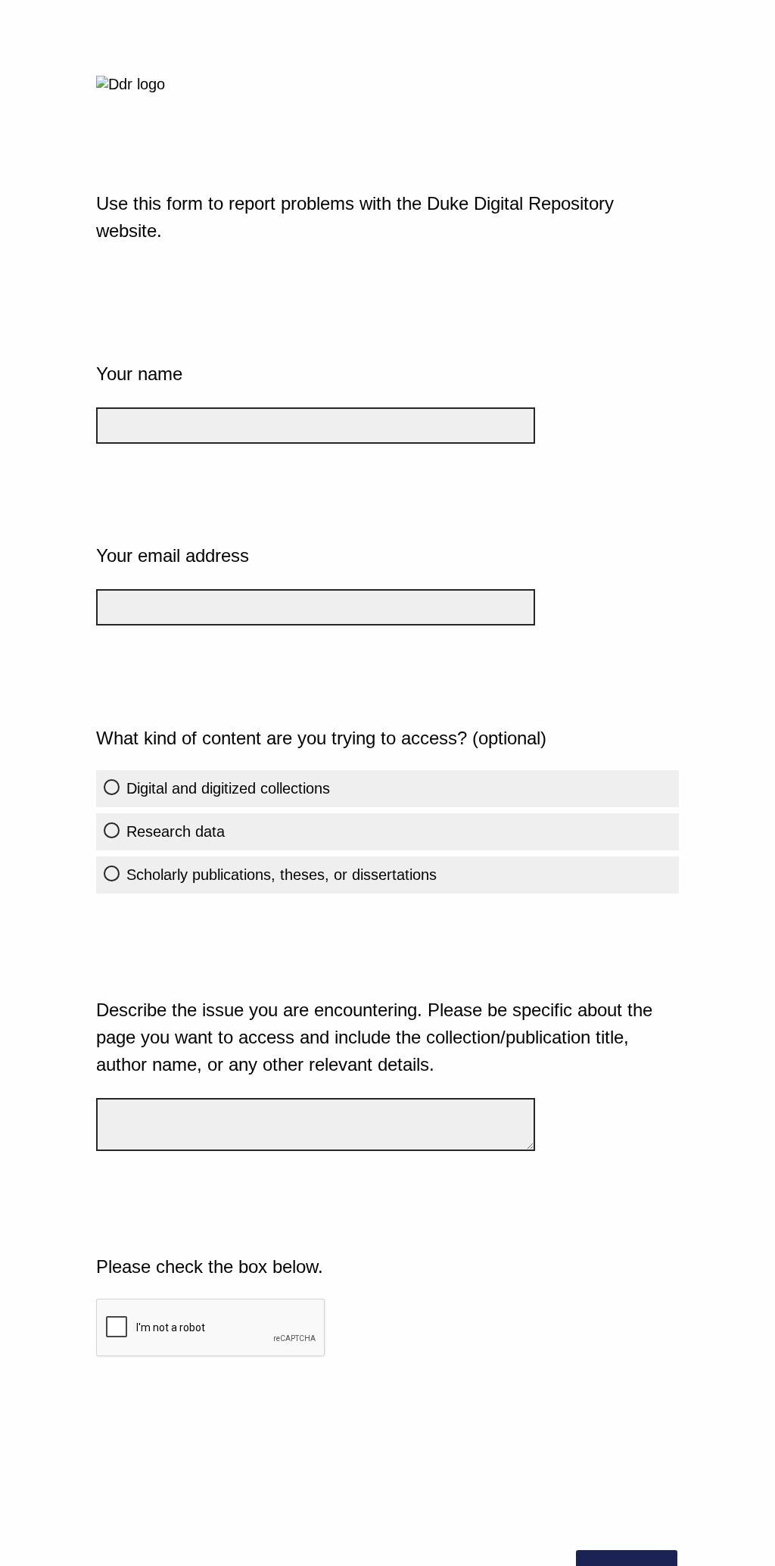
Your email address (172, 555)
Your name (139, 373)
